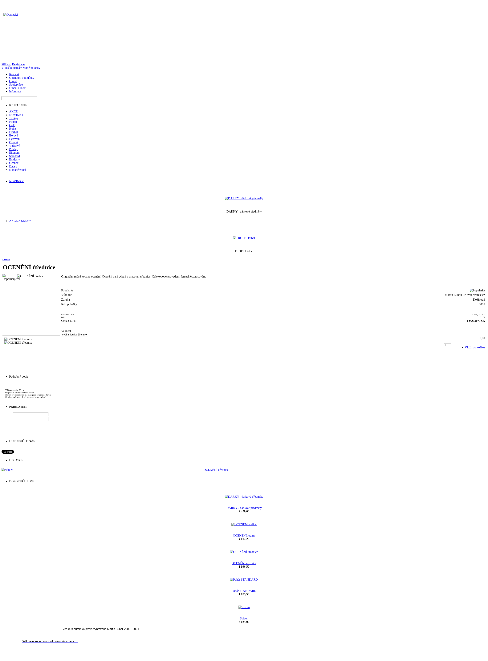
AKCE (13, 111)
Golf (12, 125)
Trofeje (13, 118)
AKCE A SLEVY (20, 220)
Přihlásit (6, 64)
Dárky (13, 166)
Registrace (18, 64)
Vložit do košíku (475, 347)
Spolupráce (16, 84)
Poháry (13, 149)
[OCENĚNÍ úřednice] (31, 276)
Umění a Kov (17, 88)
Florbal (13, 132)
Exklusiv (14, 159)
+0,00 (481, 338)
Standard (14, 156)
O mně (13, 81)
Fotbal (13, 121)
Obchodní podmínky (21, 77)
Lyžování (14, 138)
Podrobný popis (18, 376)
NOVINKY (16, 114)
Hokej (13, 128)
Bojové (13, 135)
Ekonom (14, 152)
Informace (15, 91)
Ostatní (13, 142)
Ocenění (14, 162)
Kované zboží (17, 169)
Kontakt (14, 74)
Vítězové (14, 145)
